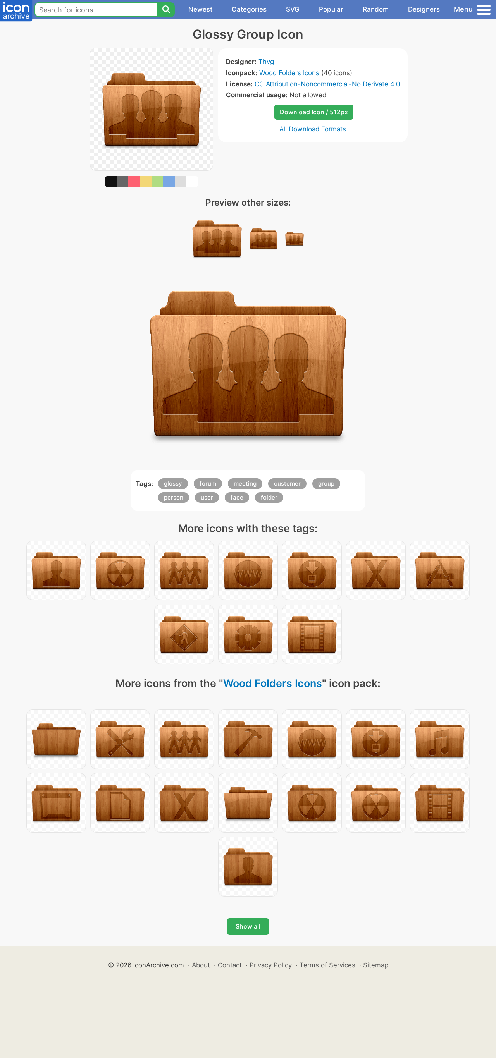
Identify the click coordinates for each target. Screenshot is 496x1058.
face (237, 497)
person (173, 497)
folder (269, 497)
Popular (331, 9)
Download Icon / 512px (314, 112)
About (201, 965)
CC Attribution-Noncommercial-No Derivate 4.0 (327, 84)
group (326, 483)
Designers (424, 9)
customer (287, 483)
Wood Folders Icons (289, 73)
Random (376, 9)
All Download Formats (312, 129)
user (207, 497)
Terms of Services (327, 965)
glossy (173, 483)
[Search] (166, 9)
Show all (248, 926)
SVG (293, 9)
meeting (245, 483)
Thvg (266, 61)
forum (208, 483)
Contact (230, 965)
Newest (200, 9)
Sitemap (375, 965)
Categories (249, 9)
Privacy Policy (271, 965)
